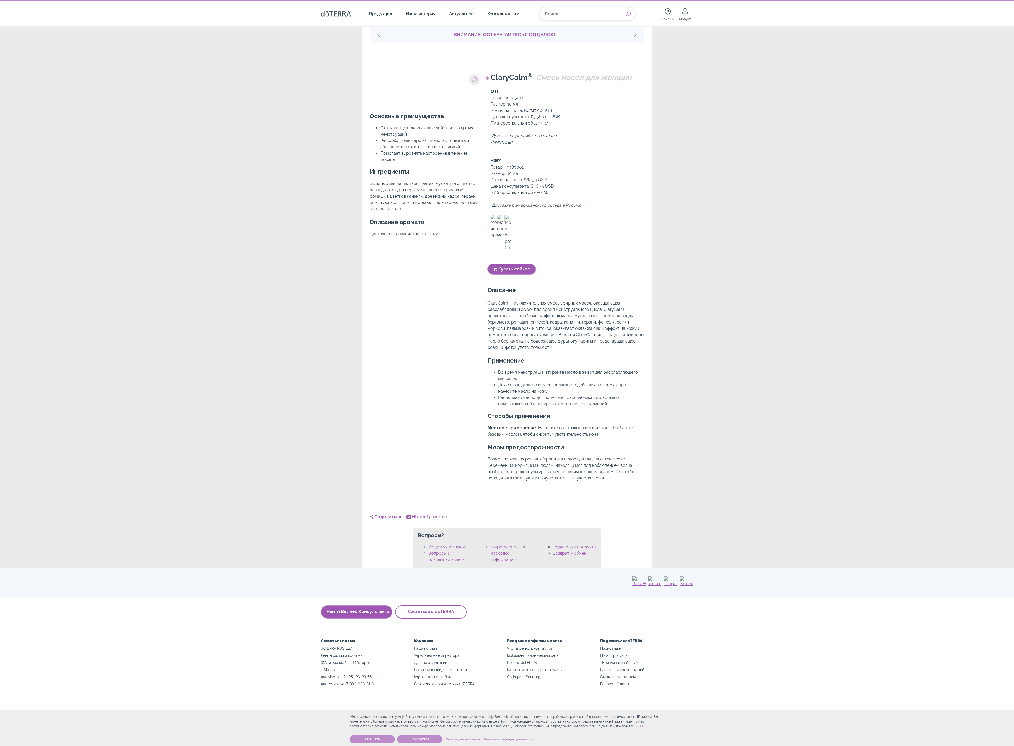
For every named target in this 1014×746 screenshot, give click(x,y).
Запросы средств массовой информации (507, 553)
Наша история (420, 13)
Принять (372, 739)
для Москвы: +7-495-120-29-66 (346, 676)
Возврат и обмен (569, 553)
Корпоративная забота (433, 676)
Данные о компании (430, 662)
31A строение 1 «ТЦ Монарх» (345, 662)
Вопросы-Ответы (614, 684)
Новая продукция (614, 655)
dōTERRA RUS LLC (336, 648)
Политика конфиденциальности (508, 739)
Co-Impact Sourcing (523, 676)
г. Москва (328, 669)
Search (628, 14)
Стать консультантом (618, 676)
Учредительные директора (436, 655)
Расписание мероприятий (622, 669)
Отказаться (420, 739)
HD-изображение (429, 516)
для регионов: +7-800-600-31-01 (348, 684)
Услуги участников (447, 546)
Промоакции (610, 648)
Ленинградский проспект (342, 655)
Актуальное (461, 13)
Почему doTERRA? (522, 662)
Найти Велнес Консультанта (358, 611)
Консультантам (503, 13)
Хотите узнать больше (463, 739)
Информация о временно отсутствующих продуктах (504, 34)
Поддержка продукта (574, 546)
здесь (639, 726)
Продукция (380, 13)
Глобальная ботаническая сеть (532, 655)
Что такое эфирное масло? (530, 648)
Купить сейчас (513, 269)
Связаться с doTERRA (431, 611)
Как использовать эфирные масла (535, 669)
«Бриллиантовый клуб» (620, 662)
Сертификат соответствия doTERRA (444, 684)
